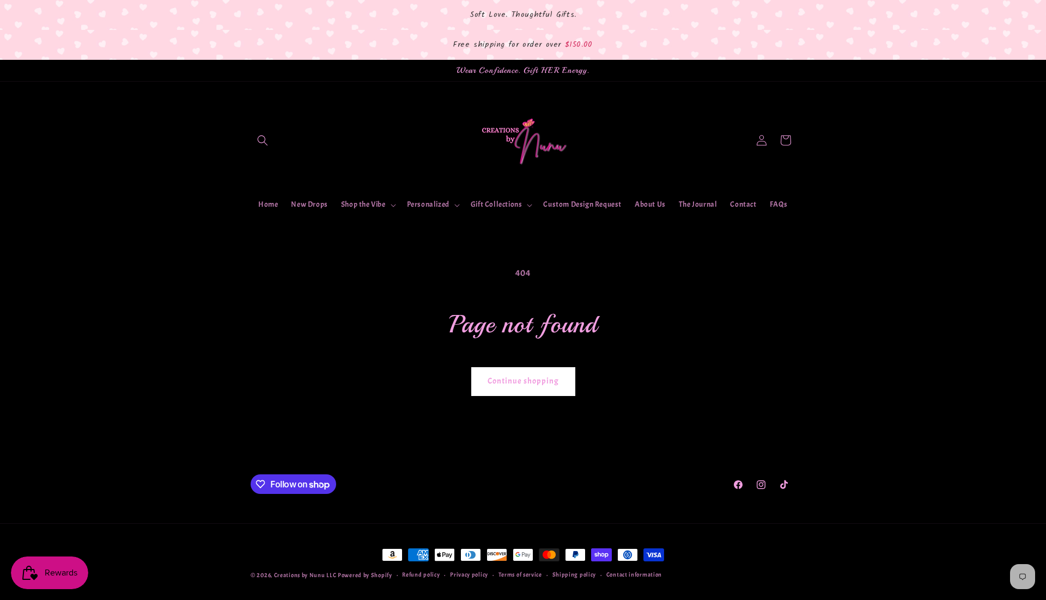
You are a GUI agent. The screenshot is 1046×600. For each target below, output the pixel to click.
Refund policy (421, 575)
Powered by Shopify (365, 575)
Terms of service (520, 575)
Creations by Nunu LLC (306, 575)
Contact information (634, 575)
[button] (263, 140)
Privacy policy (469, 575)
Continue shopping (523, 381)
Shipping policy (574, 575)
